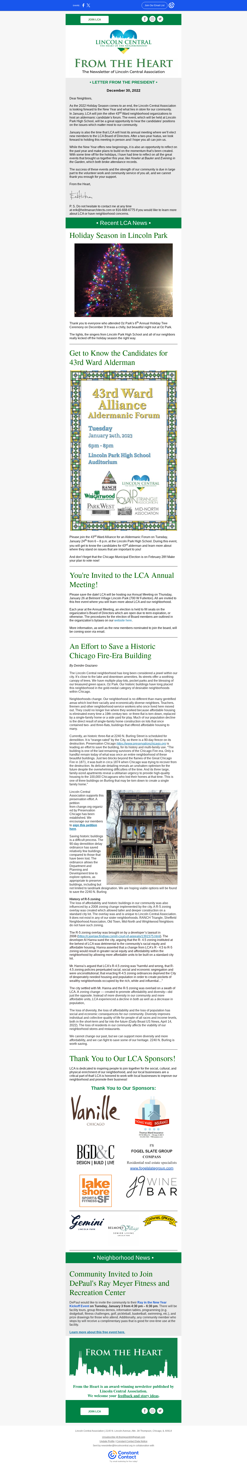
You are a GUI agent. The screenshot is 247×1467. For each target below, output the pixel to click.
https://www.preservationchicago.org (141, 743)
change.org (84, 806)
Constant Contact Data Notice (131, 1441)
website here (123, 620)
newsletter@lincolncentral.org (117, 1445)
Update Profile (107, 1441)
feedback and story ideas (138, 1395)
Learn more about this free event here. (97, 1332)
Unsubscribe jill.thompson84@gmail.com (123, 1437)
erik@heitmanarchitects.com (92, 210)
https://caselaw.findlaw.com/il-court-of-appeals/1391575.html (119, 936)
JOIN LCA (94, 19)
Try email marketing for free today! (124, 1461)
